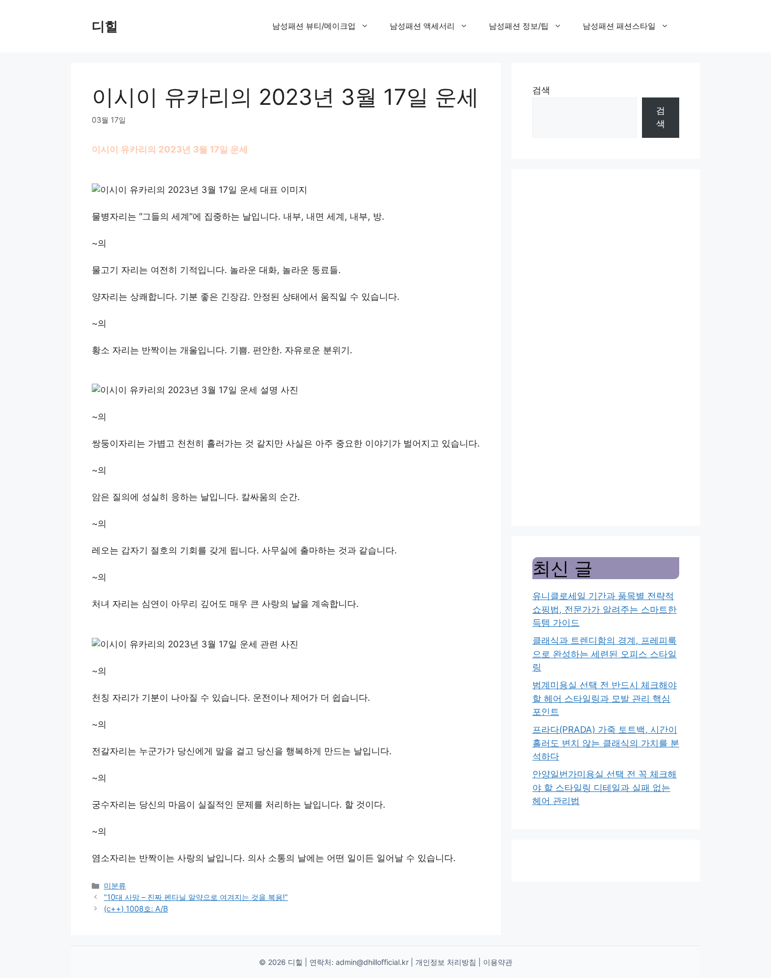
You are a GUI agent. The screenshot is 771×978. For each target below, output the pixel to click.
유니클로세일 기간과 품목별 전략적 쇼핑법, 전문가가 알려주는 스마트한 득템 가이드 (604, 609)
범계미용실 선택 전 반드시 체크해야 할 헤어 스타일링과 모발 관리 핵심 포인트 (604, 698)
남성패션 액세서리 (422, 26)
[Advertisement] (605, 347)
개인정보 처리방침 (445, 962)
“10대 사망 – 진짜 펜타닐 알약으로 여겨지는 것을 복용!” (196, 897)
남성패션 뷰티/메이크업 (314, 26)
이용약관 (497, 962)
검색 (541, 90)
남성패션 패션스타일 (619, 26)
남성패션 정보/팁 (519, 26)
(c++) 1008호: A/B (136, 908)
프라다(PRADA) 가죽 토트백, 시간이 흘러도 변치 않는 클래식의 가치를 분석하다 (605, 743)
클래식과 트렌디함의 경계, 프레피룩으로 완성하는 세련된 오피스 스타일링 (604, 653)
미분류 (115, 885)
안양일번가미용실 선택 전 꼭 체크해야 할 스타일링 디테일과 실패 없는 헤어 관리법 (604, 787)
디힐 (105, 26)
